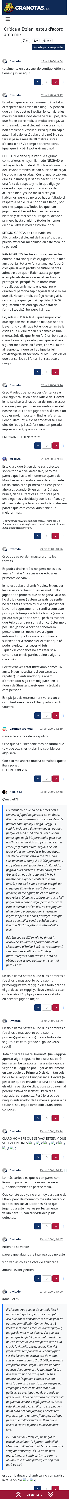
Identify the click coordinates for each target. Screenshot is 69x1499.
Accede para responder (48, 47)
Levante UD (11, 40)
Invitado (15, 61)
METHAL (15, 459)
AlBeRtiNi (16, 792)
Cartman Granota (21, 728)
